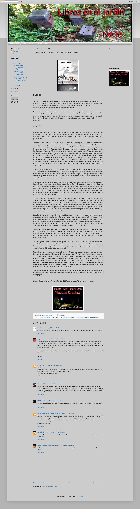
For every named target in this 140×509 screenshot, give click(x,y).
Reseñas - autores (42, 43)
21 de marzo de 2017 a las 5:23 (64, 413)
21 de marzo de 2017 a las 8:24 (56, 432)
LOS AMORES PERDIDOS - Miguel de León (19, 67)
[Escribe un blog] (58, 315)
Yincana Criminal (94, 317)
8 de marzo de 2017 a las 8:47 (49, 328)
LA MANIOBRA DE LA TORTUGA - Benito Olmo (19, 73)
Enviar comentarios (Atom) (49, 486)
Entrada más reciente (39, 483)
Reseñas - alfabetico (28, 43)
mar (38, 328)
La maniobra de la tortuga (82, 317)
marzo (17, 63)
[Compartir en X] (60, 315)
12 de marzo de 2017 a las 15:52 (53, 339)
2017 (14, 61)
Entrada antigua (98, 483)
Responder (40, 333)
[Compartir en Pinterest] (64, 315)
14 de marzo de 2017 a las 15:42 (53, 383)
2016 (14, 88)
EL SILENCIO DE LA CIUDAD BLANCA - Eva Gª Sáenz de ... (20, 79)
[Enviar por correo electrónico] (57, 315)
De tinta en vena (55, 317)
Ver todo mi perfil (16, 54)
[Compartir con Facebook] (62, 315)
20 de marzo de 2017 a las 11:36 (51, 400)
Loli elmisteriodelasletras (45, 413)
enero (17, 85)
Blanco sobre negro (45, 317)
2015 (14, 91)
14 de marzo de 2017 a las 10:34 (53, 365)
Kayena (39, 339)
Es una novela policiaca (67, 317)
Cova (39, 400)
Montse (39, 365)
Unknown (16, 51)
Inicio (69, 483)
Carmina (40, 383)
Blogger (81, 496)
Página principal (14, 43)
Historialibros (41, 432)
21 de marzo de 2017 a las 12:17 (64, 445)
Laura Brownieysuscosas (45, 445)
